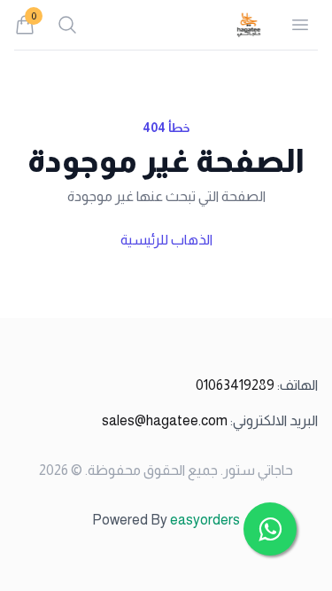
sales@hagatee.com (210, 420)
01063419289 (257, 385)
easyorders (205, 519)
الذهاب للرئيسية (166, 239)
